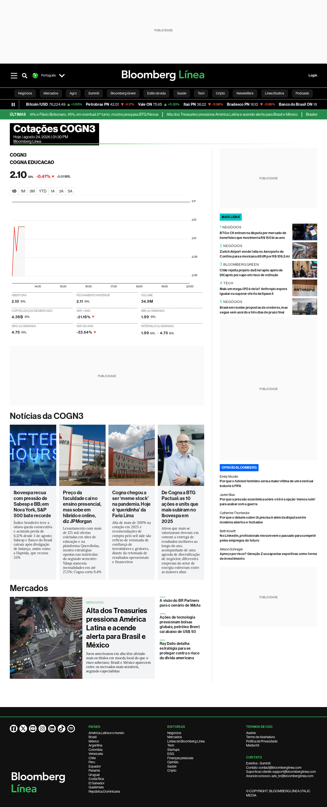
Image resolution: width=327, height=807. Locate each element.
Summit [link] (93, 93)
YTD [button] (42, 191)
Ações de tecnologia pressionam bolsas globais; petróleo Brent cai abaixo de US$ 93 (180, 624)
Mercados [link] (51, 93)
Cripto (171, 770)
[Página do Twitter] (23, 728)
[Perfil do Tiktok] (61, 728)
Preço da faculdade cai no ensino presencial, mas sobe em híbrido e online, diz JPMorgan (82, 507)
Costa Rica (96, 779)
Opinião (173, 762)
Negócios (174, 733)
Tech (170, 745)
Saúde (171, 766)
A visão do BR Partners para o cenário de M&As (180, 603)
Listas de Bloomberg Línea (186, 741)
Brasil (93, 737)
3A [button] (61, 191)
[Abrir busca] (24, 75)
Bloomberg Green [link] (123, 93)
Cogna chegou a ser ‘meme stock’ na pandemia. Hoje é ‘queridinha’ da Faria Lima (131, 504)
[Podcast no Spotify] (71, 728)
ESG (170, 754)
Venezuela (96, 754)
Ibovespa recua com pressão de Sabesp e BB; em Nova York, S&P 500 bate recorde (32, 504)
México (94, 741)
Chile (92, 758)
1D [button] (14, 191)
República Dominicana (104, 791)
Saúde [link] (181, 93)
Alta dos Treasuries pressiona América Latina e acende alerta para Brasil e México (219, 114)
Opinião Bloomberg (239, 468)
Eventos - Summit (258, 763)
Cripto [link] (220, 93)
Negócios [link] (25, 93)
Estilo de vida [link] (156, 93)
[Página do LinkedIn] (52, 728)
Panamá (94, 770)
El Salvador (97, 783)
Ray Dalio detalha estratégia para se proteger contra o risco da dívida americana (179, 650)
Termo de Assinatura (260, 737)
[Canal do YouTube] (33, 728)
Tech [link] (201, 93)
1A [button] (53, 191)
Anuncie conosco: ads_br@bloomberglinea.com (279, 776)
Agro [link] (73, 93)
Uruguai (94, 775)
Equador (95, 766)
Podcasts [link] (302, 93)
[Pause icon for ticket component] (13, 104)
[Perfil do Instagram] (42, 728)
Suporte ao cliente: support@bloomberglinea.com (281, 772)
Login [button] (313, 75)
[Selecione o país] (62, 75)
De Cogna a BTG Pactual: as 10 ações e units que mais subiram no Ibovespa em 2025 (180, 507)
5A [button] (70, 191)
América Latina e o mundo (106, 733)
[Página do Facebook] (13, 728)
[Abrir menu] (14, 75)
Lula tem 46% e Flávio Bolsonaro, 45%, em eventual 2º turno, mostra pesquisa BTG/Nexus (73, 114)
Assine (251, 733)
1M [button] (23, 191)
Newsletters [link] (245, 93)
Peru (92, 762)
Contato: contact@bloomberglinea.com (273, 767)
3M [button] (32, 191)
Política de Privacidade (261, 741)
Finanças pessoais (180, 758)
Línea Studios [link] (274, 93)
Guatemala (96, 787)
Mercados (29, 588)
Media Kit (252, 745)
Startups (173, 750)
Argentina (95, 745)
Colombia (95, 750)
